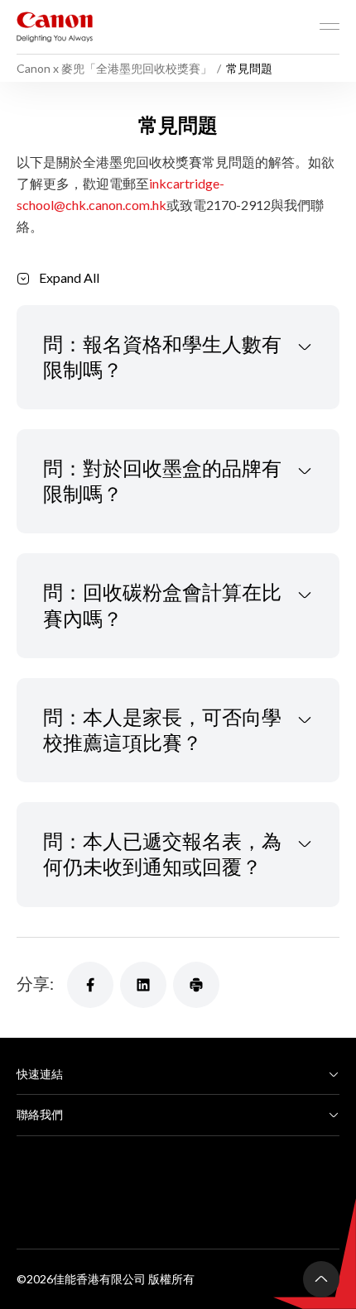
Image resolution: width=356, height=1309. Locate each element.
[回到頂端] (321, 1279)
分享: (35, 983)
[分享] (90, 985)
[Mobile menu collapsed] (329, 26)
